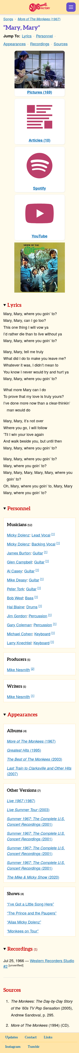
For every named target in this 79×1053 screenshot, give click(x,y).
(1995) (24, 750)
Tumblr (34, 1046)
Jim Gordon (17, 615)
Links (48, 1037)
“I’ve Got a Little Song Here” (30, 904)
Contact (31, 1037)
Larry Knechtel (19, 642)
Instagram (13, 1046)
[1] (53, 534)
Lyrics (27, 35)
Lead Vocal (41, 535)
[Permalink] (27, 305)
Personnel (44, 35)
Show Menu (71, 7)
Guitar (38, 553)
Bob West (15, 597)
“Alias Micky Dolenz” (24, 922)
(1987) (21, 800)
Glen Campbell (19, 562)
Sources (61, 43)
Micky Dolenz (18, 535)
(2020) (33, 877)
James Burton (19, 553)
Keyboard (42, 633)
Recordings (39, 43)
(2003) (34, 759)
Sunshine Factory (39, 7)
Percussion (38, 615)
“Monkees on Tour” (23, 931)
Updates (11, 1037)
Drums (31, 606)
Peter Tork (15, 588)
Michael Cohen (19, 633)
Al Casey (14, 570)
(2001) (36, 821)
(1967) (31, 741)
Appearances (14, 43)
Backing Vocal (43, 544)
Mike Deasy (17, 579)
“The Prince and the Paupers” (31, 913)
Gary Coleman (19, 624)
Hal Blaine (15, 606)
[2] (32, 669)
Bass (29, 597)
